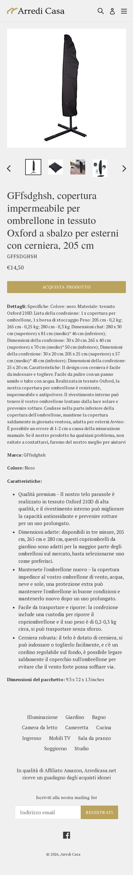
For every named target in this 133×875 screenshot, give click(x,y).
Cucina (103, 727)
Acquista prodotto (66, 287)
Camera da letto (39, 727)
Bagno (99, 717)
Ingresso (31, 738)
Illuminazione (42, 717)
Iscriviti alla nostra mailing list (66, 797)
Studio (82, 748)
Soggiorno (55, 748)
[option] (33, 167)
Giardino (75, 717)
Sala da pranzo (94, 738)
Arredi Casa (70, 854)
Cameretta (76, 727)
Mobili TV (59, 738)
